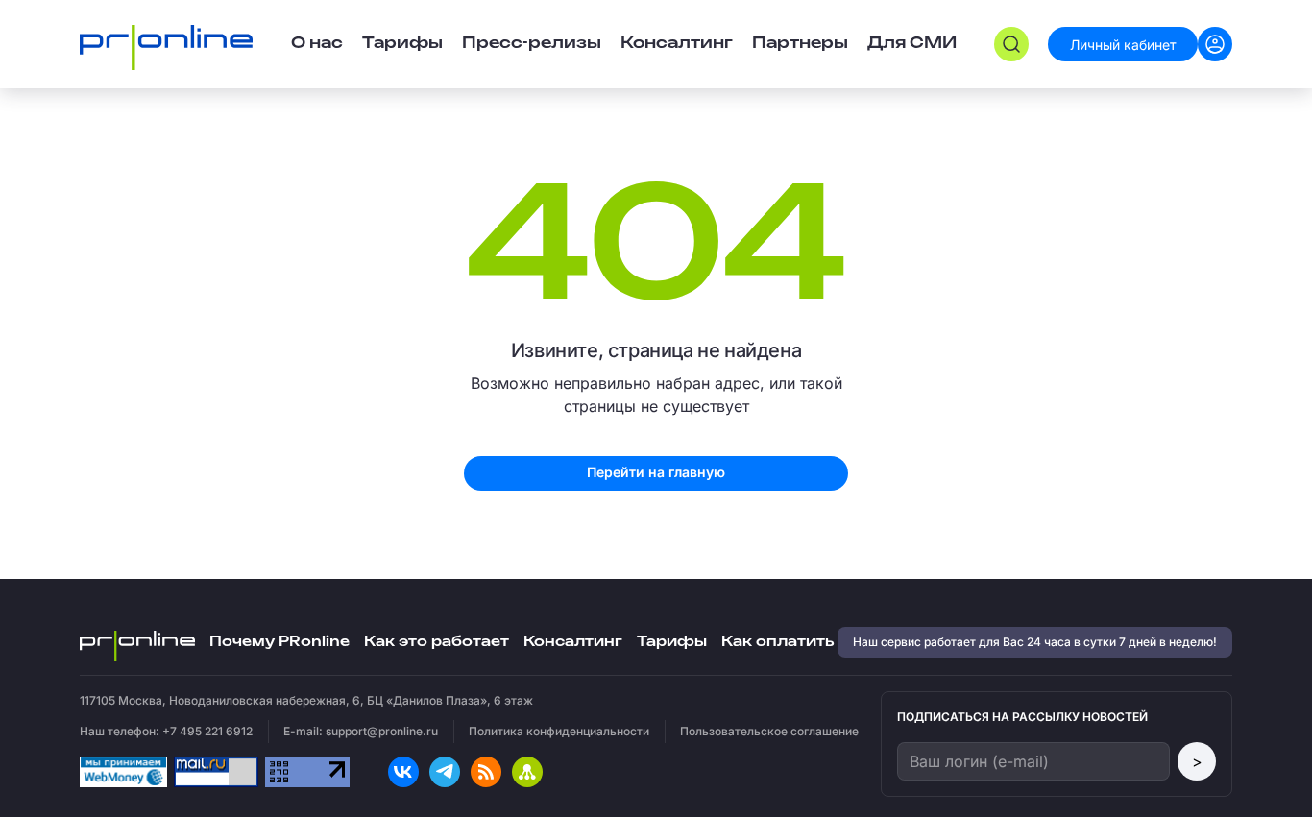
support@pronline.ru (382, 731)
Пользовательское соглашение (769, 731)
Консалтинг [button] (676, 43)
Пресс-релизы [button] (531, 43)
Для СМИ (912, 43)
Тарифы (402, 43)
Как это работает (436, 642)
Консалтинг (572, 642)
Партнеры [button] (800, 43)
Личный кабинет (1123, 44)
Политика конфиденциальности (559, 731)
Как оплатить (777, 642)
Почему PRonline (279, 642)
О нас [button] (317, 43)
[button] (1011, 44)
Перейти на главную (656, 472)
